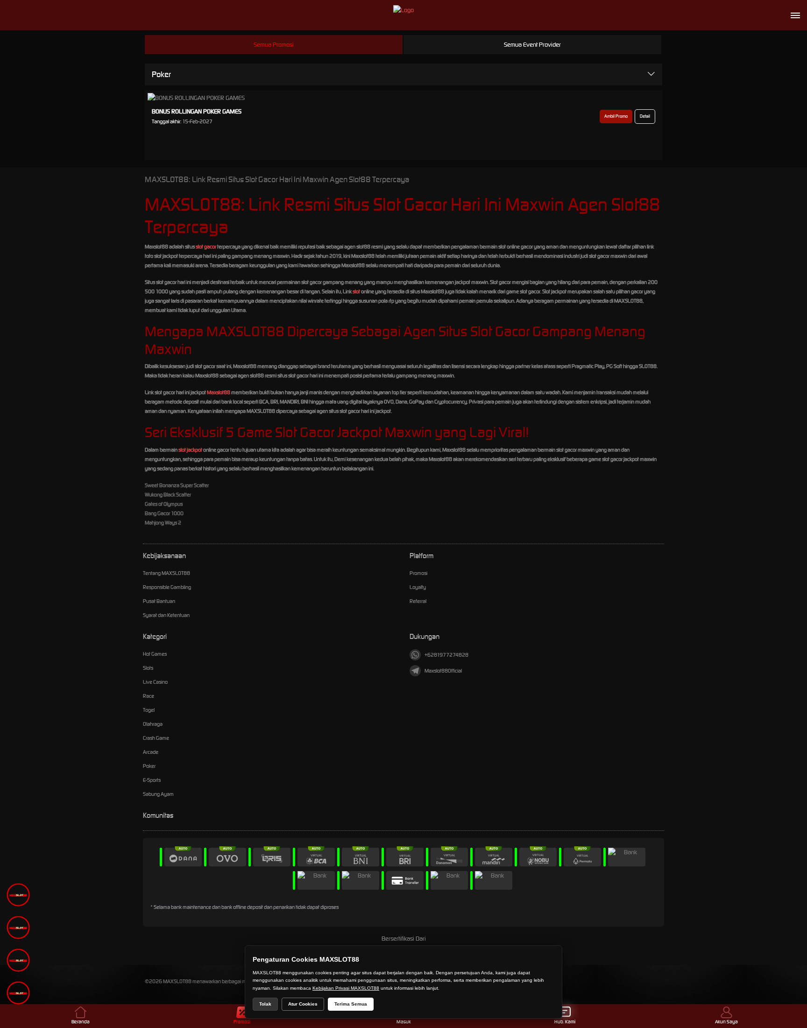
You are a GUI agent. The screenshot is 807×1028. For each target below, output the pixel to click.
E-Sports (152, 780)
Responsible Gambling (167, 587)
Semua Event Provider (532, 45)
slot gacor (206, 246)
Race (148, 696)
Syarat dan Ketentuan (166, 615)
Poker (161, 74)
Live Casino (155, 682)
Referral (418, 601)
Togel (149, 710)
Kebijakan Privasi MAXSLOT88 (345, 988)
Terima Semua (350, 1004)
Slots (148, 668)
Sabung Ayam (158, 794)
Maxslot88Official (443, 670)
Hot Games (155, 654)
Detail (645, 116)
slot (356, 291)
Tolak (265, 1004)
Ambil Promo (616, 116)
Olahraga (153, 724)
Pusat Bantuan (159, 601)
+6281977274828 (446, 655)
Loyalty (418, 587)
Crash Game (156, 738)
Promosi (418, 573)
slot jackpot (190, 450)
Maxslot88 (218, 392)
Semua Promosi (274, 45)
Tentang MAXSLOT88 (166, 573)
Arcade (150, 752)
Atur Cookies (303, 1004)
